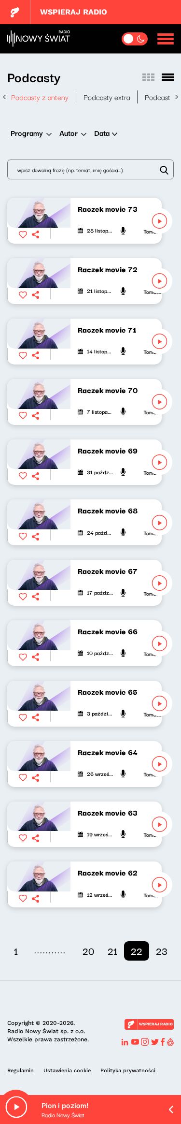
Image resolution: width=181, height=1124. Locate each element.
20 (88, 950)
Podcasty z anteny (40, 96)
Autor (68, 132)
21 (112, 950)
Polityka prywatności (127, 1070)
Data (102, 132)
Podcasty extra (107, 96)
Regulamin (20, 1070)
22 (136, 950)
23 (161, 950)
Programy (27, 132)
